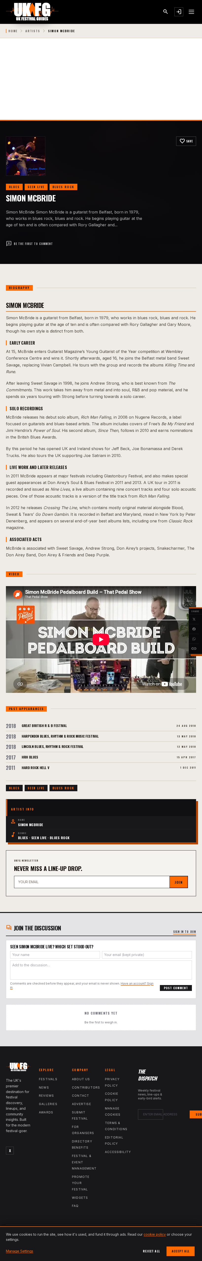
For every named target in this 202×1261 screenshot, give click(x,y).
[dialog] (101, 1243)
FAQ (75, 1206)
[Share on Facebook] (194, 629)
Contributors (86, 1087)
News (44, 1087)
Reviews (46, 1095)
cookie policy (155, 1234)
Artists (32, 31)
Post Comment (176, 988)
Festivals (48, 1079)
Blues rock (63, 187)
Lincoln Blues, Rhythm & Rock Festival (53, 746)
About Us (81, 1079)
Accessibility (118, 1152)
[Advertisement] (101, 82)
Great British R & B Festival (44, 725)
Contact (80, 1095)
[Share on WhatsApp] (194, 639)
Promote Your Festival (80, 1183)
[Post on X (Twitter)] (194, 619)
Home (12, 31)
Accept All (180, 1251)
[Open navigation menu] (191, 11)
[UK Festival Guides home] (18, 1068)
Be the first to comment (29, 244)
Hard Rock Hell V (35, 767)
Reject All (151, 1251)
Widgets (80, 1198)
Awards (46, 1112)
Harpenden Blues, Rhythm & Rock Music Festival (60, 736)
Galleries (48, 1104)
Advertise (81, 1104)
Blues (14, 187)
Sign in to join (184, 932)
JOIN (179, 882)
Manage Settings (19, 1251)
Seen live (36, 187)
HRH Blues (30, 757)
